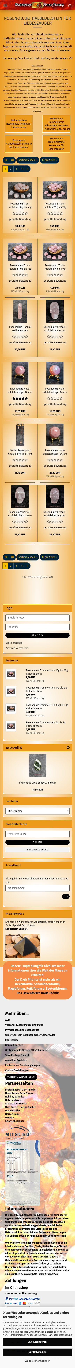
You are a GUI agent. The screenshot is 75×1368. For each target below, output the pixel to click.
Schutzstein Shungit (16, 928)
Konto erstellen (13, 642)
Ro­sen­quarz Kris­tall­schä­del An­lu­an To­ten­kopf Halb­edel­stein (55, 329)
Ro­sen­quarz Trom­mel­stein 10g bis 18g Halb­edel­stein (20, 267)
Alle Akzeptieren (37, 1341)
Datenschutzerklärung (60, 1335)
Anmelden (37, 635)
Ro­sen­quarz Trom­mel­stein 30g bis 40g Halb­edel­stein (20, 205)
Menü (5, 5)
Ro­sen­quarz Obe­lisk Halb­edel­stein (20, 329)
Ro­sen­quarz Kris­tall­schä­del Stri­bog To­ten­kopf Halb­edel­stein (55, 514)
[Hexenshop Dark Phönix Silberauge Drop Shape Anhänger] (37, 765)
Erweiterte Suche (37, 850)
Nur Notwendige (37, 1352)
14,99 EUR (37, 789)
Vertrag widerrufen (21, 1076)
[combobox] (27, 160)
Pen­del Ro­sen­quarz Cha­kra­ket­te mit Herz (20, 452)
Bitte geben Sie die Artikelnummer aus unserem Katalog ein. (36, 880)
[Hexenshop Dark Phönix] (37, 5)
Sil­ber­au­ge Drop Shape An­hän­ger (37, 782)
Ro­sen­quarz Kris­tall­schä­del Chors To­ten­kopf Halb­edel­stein (20, 514)
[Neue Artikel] (68, 748)
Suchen (37, 842)
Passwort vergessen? (16, 648)
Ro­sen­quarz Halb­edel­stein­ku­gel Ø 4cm (20, 390)
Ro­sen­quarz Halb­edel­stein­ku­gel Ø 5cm (55, 452)
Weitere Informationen (37, 1360)
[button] (6, 160)
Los (66, 896)
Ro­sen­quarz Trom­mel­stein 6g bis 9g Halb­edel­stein (55, 267)
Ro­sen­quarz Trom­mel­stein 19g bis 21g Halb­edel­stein (55, 205)
